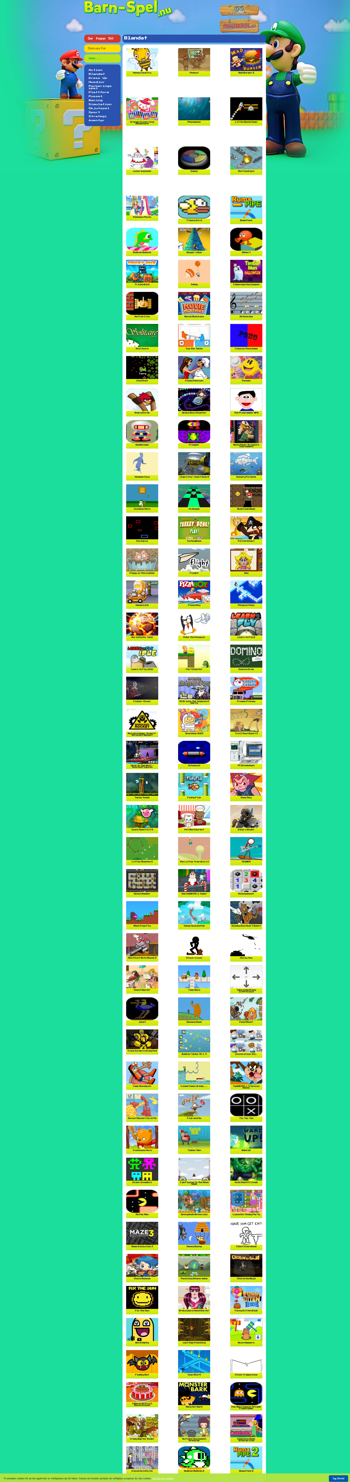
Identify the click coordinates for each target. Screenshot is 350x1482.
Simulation (100, 104)
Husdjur (97, 82)
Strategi (98, 116)
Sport (94, 112)
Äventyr (97, 120)
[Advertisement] (195, 88)
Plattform (99, 92)
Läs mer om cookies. (163, 1478)
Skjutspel (99, 108)
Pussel (96, 96)
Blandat (97, 74)
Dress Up (98, 78)
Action (96, 70)
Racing (96, 100)
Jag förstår (338, 1478)
